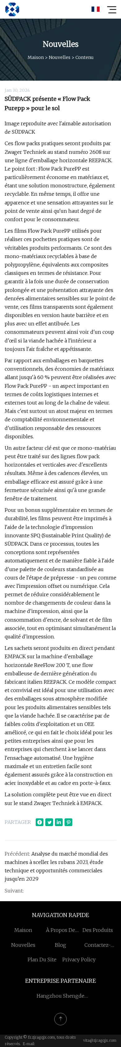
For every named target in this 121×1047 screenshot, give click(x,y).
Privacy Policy (79, 959)
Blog (60, 945)
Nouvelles (59, 57)
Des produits (98, 930)
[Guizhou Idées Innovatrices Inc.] (12, 9)
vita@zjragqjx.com (99, 1040)
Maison (36, 57)
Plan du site (42, 959)
